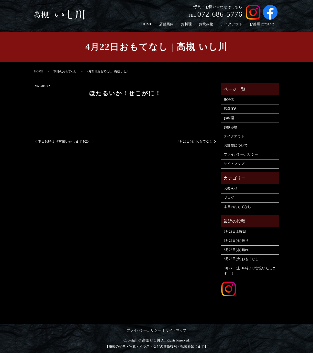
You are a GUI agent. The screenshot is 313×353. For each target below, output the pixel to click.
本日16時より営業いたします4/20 (63, 141)
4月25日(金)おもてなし (195, 141)
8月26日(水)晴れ (236, 250)
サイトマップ (234, 164)
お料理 (186, 24)
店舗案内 (166, 24)
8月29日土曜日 (235, 231)
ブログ (229, 198)
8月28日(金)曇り (236, 240)
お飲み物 (206, 24)
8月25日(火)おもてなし (241, 259)
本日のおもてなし (65, 71)
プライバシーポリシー (241, 154)
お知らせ (230, 188)
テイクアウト (231, 24)
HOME (146, 24)
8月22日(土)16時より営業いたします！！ (250, 270)
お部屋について (262, 24)
